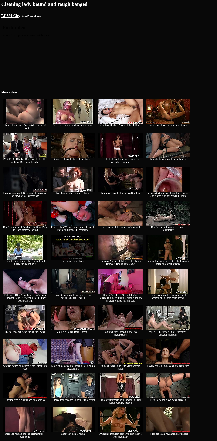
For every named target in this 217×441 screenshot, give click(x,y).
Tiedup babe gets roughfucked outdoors (168, 433)
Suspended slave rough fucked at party (168, 125)
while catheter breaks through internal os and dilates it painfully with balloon (168, 194)
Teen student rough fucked (72, 261)
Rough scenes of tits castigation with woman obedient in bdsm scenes (168, 296)
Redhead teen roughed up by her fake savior (73, 399)
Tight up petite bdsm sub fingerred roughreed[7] (120, 333)
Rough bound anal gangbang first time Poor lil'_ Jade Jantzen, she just (25, 228)
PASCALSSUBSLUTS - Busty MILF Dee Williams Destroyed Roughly (25, 160)
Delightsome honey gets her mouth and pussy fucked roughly (25, 262)
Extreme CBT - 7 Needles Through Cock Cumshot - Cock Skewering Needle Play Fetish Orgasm (25, 298)
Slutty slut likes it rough (73, 433)
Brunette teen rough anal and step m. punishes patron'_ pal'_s (72, 296)
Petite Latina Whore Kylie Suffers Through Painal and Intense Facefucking (73, 228)
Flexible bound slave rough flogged (168, 399)
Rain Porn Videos (31, 16)
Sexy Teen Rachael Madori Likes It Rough (120, 125)
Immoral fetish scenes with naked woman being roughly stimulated (168, 262)
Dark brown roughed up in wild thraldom (120, 193)
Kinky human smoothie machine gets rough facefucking (73, 367)
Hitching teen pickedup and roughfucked (25, 399)
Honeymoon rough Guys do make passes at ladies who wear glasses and (25, 194)
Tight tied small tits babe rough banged (120, 227)
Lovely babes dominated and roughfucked (168, 365)
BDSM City (10, 16)
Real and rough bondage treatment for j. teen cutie (25, 435)
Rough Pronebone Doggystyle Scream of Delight (25, 126)
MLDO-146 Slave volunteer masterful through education (168, 333)
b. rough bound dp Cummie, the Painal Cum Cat (25, 367)
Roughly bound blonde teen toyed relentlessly (168, 228)
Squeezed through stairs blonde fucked (72, 159)
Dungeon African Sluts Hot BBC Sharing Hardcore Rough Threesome (120, 262)
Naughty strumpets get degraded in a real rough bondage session (120, 401)
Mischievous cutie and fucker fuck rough (25, 331)
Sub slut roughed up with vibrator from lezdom (120, 367)
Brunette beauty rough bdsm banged (168, 159)
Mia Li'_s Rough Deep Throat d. (72, 331)
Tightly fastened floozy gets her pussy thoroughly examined (120, 160)
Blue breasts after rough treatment (73, 193)
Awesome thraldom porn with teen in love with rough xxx (120, 435)
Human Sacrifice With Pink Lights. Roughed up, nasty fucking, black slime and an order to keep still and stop (120, 298)
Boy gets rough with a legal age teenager (72, 125)
